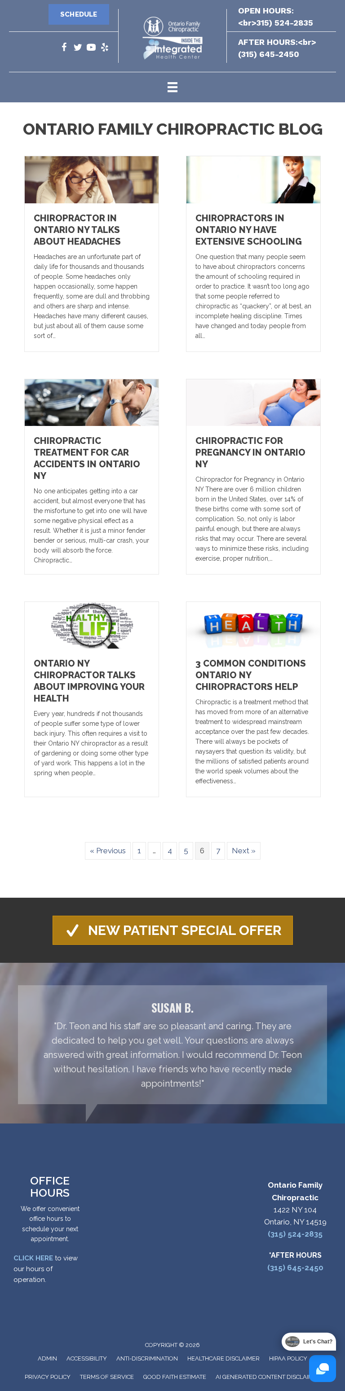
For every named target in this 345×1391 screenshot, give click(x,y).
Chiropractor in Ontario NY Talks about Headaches (77, 230)
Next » (244, 850)
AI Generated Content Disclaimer (268, 1376)
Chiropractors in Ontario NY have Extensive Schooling (248, 230)
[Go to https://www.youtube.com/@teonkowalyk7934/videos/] (91, 49)
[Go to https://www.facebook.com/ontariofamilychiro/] (64, 49)
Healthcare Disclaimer (223, 1358)
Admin (47, 1358)
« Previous (108, 850)
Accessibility (86, 1358)
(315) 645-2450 (295, 1267)
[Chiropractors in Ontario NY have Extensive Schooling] (253, 179)
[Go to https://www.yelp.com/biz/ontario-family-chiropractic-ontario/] (104, 49)
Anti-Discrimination (147, 1358)
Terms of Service (107, 1376)
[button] (173, 930)
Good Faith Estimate (174, 1376)
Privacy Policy (48, 1376)
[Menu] (172, 87)
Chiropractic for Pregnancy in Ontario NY (250, 452)
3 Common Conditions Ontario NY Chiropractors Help (250, 675)
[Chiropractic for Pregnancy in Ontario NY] (253, 401)
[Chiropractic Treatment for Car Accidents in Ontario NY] (92, 401)
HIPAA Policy (288, 1358)
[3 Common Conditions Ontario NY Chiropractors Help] (253, 624)
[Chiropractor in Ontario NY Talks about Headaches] (92, 179)
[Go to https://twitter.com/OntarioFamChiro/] (77, 49)
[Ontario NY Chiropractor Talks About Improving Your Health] (92, 624)
